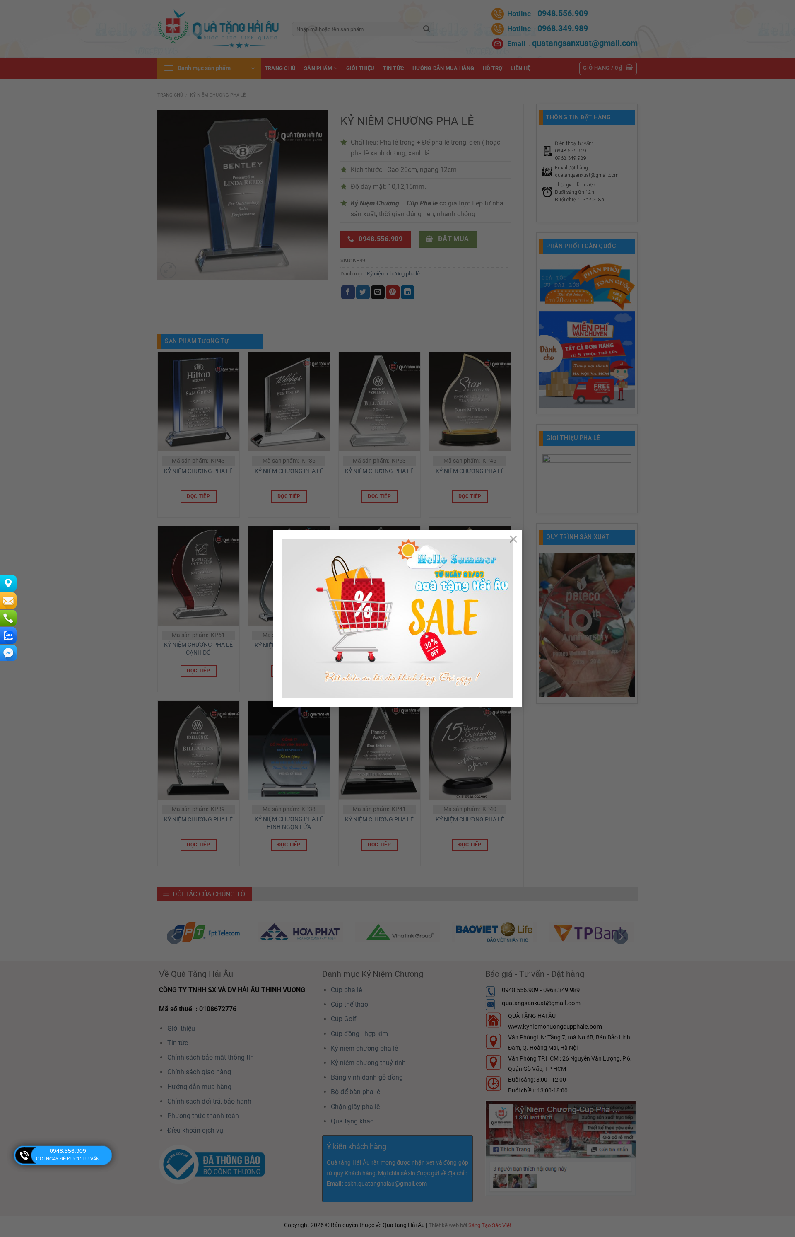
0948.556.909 (68, 1151)
